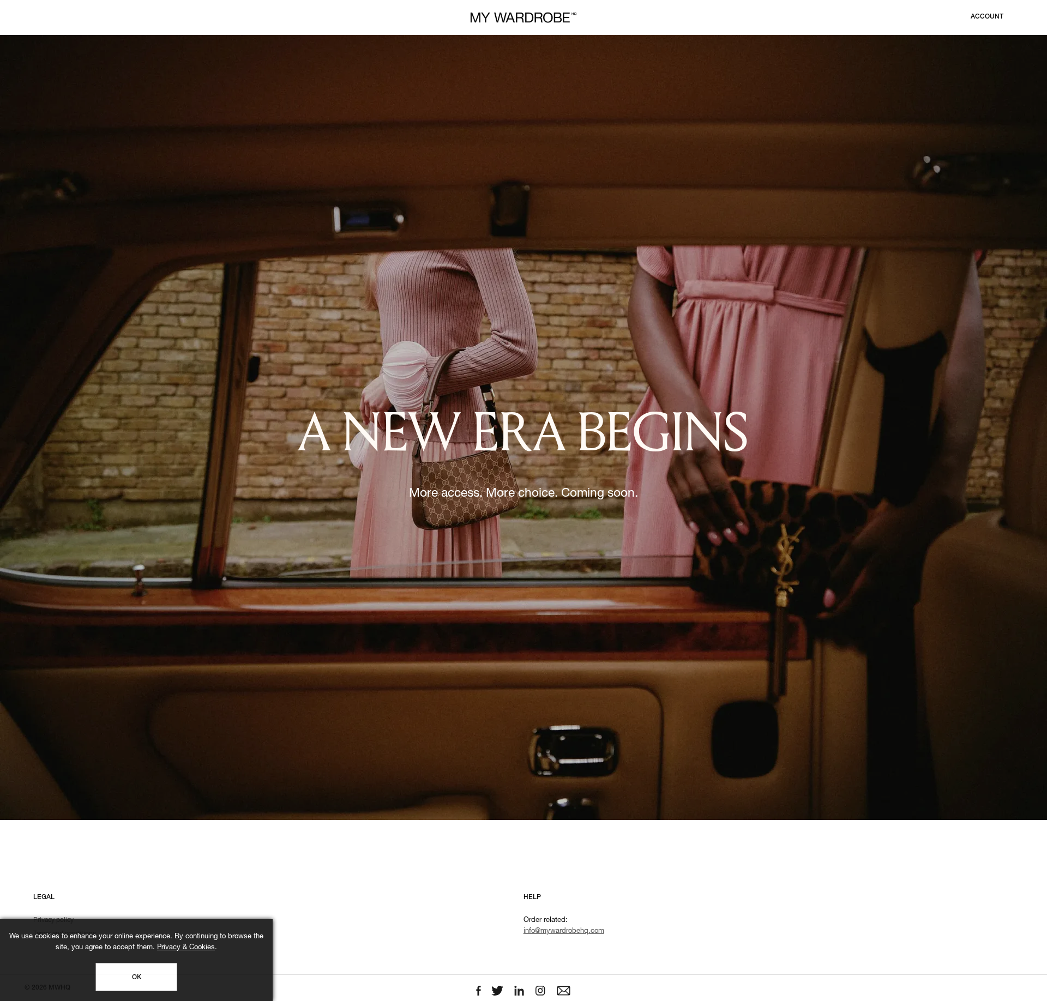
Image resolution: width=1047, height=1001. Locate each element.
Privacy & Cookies (186, 947)
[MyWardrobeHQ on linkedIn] (520, 990)
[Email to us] (563, 990)
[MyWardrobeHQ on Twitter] (498, 990)
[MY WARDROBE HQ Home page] (523, 17)
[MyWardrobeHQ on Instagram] (541, 990)
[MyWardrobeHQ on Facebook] (480, 990)
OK (136, 977)
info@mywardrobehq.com (564, 931)
